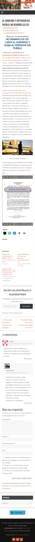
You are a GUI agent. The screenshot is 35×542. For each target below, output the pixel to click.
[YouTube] (26, 1)
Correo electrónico (8, 443)
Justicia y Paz (26, 58)
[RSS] (33, 1)
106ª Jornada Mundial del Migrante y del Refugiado (7, 324)
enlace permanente (16, 313)
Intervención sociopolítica (15, 33)
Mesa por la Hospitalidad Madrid (15, 2)
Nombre (5, 436)
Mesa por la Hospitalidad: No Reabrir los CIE (7, 256)
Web (3, 450)
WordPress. (25, 535)
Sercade (11, 63)
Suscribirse (26, 306)
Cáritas (4, 60)
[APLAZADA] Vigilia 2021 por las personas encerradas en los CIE (23, 258)
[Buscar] (31, 504)
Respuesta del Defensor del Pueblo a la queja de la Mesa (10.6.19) (8, 272)
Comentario (6, 419)
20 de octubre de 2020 (10, 30)
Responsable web (12, 28)
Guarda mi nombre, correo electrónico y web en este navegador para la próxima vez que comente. (16, 460)
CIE (4, 33)
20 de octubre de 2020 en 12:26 (16, 373)
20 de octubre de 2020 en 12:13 (20, 344)
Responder (28, 358)
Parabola (18, 535)
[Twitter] (30, 1)
